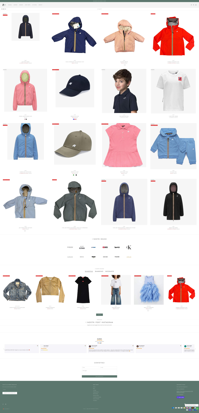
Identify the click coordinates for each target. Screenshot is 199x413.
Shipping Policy (96, 392)
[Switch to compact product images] (5, 9)
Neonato (21, 4)
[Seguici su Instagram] (5, 404)
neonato (109, 271)
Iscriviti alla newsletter (10, 393)
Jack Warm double (25, 61)
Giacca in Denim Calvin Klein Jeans (17, 307)
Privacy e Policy (96, 395)
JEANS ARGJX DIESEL (116, 307)
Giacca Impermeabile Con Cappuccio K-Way (75, 61)
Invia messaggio (99, 376)
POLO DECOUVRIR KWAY (124, 116)
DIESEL (83, 306)
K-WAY (26, 60)
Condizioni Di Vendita (97, 397)
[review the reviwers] (35, 345)
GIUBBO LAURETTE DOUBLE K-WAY (25, 116)
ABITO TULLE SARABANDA (149, 307)
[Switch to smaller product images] (3, 9)
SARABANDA (149, 306)
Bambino (15, 4)
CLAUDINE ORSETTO (124, 61)
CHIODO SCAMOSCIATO (50, 307)
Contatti (40, 4)
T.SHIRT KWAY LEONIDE (173, 116)
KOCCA (50, 306)
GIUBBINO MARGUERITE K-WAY (173, 61)
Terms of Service (96, 398)
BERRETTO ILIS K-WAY (75, 116)
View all (99, 314)
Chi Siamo (34, 4)
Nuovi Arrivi (27, 4)
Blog (94, 388)
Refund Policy (95, 393)
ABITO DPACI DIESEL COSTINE (83, 307)
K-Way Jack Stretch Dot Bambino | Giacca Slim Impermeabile (75, 227)
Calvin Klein (17, 306)
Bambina (10, 4)
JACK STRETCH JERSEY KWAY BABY (25, 227)
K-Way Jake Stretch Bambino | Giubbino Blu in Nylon (124, 227)
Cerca (94, 386)
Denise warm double (173, 227)
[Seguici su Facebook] (3, 404)
